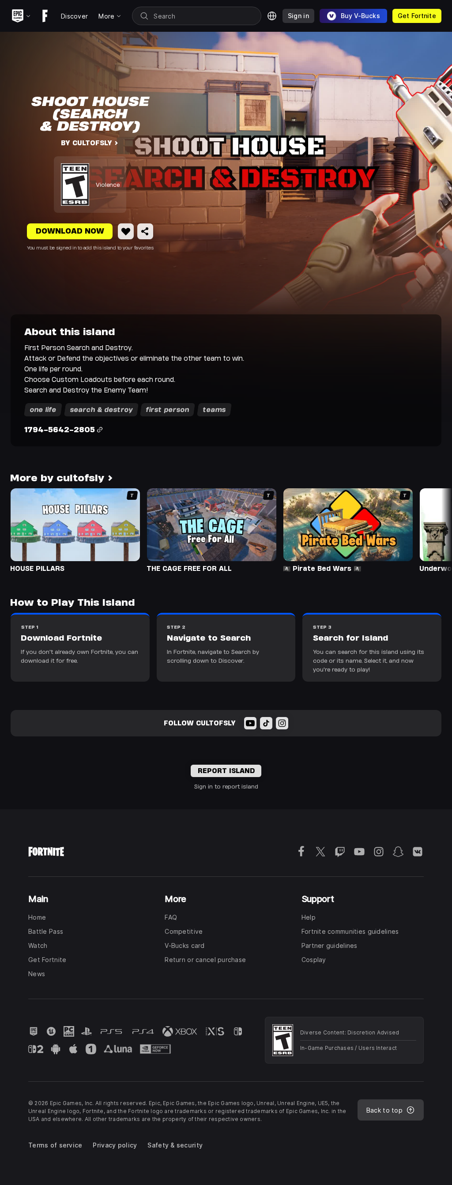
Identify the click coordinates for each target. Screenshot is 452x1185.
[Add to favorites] (126, 231)
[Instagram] (282, 723)
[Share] (145, 231)
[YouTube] (250, 723)
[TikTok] (266, 723)
